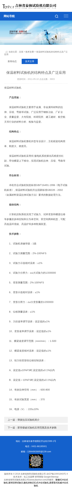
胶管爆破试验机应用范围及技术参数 (37, 427)
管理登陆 (39, 477)
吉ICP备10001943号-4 (57, 474)
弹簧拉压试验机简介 (28, 419)
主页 (21, 52)
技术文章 (30, 52)
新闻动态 (12, 61)
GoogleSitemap (51, 477)
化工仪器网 (29, 477)
